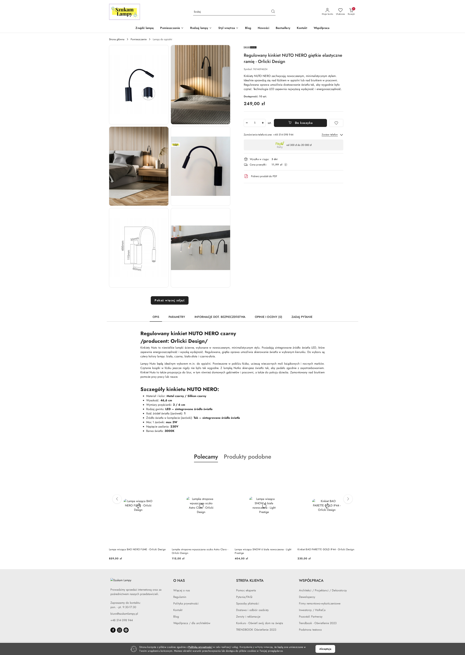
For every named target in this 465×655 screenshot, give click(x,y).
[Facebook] (113, 630)
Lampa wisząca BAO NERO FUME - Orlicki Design (137, 549)
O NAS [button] (179, 580)
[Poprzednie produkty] (117, 499)
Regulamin (179, 597)
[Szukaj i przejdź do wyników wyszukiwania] (273, 12)
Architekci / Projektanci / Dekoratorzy (323, 590)
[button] (172, 28)
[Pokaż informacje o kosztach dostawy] (286, 165)
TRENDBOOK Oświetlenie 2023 (256, 630)
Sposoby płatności (247, 603)
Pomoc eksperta (246, 590)
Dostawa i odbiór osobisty (252, 610)
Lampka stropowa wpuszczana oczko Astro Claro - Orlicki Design (200, 551)
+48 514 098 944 (121, 620)
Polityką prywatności (200, 647)
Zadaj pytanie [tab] (302, 317)
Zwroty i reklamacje (248, 616)
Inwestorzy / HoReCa (312, 610)
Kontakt (177, 610)
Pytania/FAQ (244, 597)
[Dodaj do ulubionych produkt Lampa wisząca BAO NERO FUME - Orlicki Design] (163, 471)
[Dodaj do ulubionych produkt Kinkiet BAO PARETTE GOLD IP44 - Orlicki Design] (352, 471)
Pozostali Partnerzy (310, 616)
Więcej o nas (181, 590)
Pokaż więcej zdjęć (170, 300)
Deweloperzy (307, 597)
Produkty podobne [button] (247, 456)
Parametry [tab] (177, 317)
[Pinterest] (126, 630)
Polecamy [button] (206, 456)
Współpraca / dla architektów (191, 623)
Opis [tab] (156, 317)
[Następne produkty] (348, 499)
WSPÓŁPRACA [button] (311, 580)
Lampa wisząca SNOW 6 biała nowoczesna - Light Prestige (263, 551)
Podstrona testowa (310, 630)
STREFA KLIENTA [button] (250, 580)
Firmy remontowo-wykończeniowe (320, 603)
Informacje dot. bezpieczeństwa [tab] (220, 317)
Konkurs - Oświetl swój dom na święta (259, 623)
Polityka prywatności (186, 603)
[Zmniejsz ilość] (246, 123)
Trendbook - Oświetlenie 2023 (318, 623)
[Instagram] (119, 630)
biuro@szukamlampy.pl (124, 614)
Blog (176, 616)
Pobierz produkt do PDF (264, 176)
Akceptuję (325, 649)
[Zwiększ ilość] (262, 123)
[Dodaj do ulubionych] (336, 123)
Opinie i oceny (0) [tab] (268, 317)
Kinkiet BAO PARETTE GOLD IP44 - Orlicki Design (326, 549)
